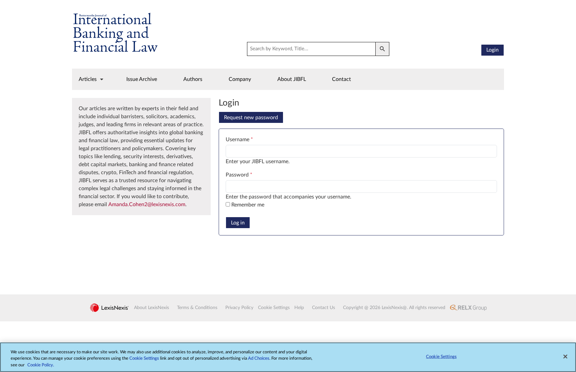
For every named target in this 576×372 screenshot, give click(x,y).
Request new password (251, 117)
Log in (238, 222)
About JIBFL (291, 79)
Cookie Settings (144, 359)
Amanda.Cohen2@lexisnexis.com (146, 204)
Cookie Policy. (40, 365)
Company (240, 79)
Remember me (247, 204)
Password (239, 175)
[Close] (565, 356)
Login (492, 50)
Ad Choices (258, 359)
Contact (341, 79)
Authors (192, 79)
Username (239, 139)
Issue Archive (141, 79)
